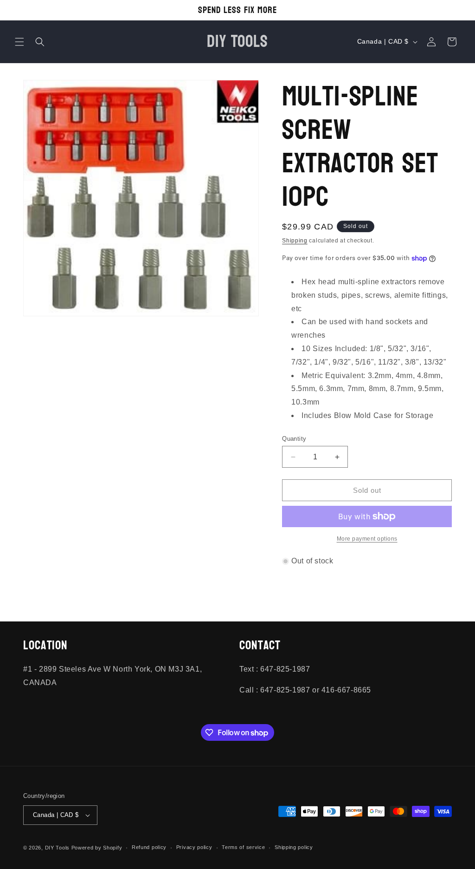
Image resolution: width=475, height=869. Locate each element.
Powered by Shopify (96, 847)
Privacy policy (194, 847)
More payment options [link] (367, 539)
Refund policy (149, 847)
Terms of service (243, 847)
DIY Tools (57, 847)
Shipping (295, 240)
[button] (19, 42)
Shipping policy (294, 847)
